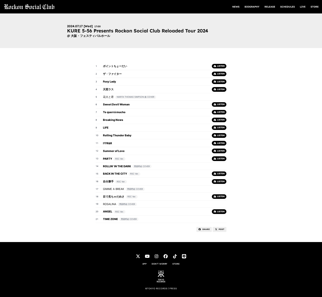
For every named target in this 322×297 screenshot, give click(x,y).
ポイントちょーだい (115, 66)
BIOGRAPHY (252, 6)
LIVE (303, 6)
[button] (204, 229)
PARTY (107, 158)
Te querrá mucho (114, 112)
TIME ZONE (110, 219)
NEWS (235, 6)
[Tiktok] (175, 256)
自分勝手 (108, 181)
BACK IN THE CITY (115, 173)
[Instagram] (156, 256)
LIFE (106, 127)
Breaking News (113, 120)
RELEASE (269, 6)
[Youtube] (147, 256)
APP (144, 264)
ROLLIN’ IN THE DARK (117, 166)
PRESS (173, 288)
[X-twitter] (138, 256)
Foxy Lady (109, 81)
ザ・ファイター (112, 73)
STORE (315, 6)
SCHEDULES (287, 6)
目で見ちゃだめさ (113, 196)
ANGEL (107, 211)
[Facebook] (166, 256)
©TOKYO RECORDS (156, 288)
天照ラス (108, 89)
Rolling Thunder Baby (117, 135)
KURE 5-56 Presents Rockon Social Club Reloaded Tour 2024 (137, 31)
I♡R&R (107, 143)
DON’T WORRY (159, 264)
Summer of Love (114, 151)
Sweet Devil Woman (116, 104)
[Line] (184, 256)
